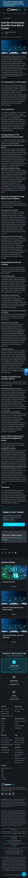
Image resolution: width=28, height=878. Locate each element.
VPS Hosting (18, 744)
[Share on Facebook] (2, 552)
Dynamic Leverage (19, 742)
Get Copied (17, 711)
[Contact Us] (24, 874)
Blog (2, 772)
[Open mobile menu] (25, 9)
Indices (3, 728)
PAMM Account (5, 713)
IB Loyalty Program (19, 760)
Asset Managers (5, 752)
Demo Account (4, 711)
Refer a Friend (18, 762)
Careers (3, 777)
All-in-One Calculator (20, 738)
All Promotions (18, 750)
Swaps (16, 723)
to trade (21, 219)
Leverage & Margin (19, 725)
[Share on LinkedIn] (9, 552)
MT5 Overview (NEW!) (6, 740)
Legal (2, 775)
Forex (2, 721)
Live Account (4, 709)
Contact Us (4, 779)
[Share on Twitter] (5, 552)
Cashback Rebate (19, 752)
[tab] (4, 13)
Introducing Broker (5, 750)
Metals (2, 730)
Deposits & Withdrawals (7, 716)
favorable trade (15, 188)
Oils (2, 732)
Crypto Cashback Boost (20, 758)
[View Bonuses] (26, 372)
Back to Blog (7, 18)
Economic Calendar (19, 740)
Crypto (3, 725)
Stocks (3, 723)
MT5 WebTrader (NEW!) (7, 744)
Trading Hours (18, 728)
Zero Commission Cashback (19, 755)
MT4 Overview (5, 738)
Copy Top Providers (20, 709)
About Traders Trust (6, 768)
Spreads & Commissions (20, 721)
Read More (14, 586)
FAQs (2, 770)
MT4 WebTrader (5, 742)
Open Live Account (14, 524)
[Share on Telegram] (15, 552)
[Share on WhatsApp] (12, 552)
